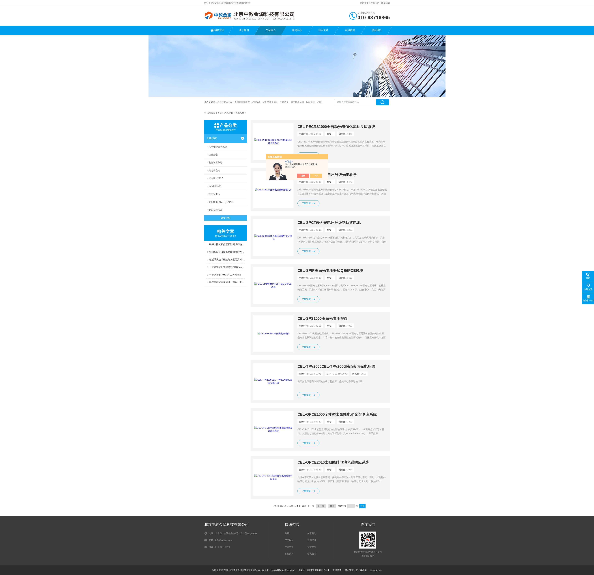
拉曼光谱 (213, 154)
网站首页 (219, 30)
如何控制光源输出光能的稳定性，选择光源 (227, 252)
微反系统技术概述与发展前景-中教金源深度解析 (227, 259)
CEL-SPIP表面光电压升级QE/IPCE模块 (330, 270)
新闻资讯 (311, 540)
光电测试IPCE (216, 178)
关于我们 (244, 30)
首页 (219, 113)
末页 (332, 506)
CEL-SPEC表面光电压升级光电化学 (327, 174)
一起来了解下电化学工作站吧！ (225, 274)
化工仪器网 (361, 570)
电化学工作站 (215, 162)
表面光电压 (214, 194)
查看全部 (225, 218)
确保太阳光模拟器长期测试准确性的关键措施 (227, 244)
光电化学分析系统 (218, 146)
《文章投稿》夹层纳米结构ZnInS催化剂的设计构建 (227, 267)
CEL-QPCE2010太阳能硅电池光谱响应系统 (333, 462)
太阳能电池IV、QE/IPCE (221, 202)
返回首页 (364, 3)
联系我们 (385, 3)
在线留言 (375, 3)
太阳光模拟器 (215, 210)
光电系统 (239, 113)
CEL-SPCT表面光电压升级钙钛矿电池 (329, 222)
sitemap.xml (376, 570)
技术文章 (323, 30)
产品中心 (270, 30)
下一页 (321, 506)
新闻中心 (297, 30)
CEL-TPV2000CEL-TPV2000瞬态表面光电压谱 (336, 366)
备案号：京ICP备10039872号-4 (313, 570)
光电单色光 (214, 170)
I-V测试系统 (215, 186)
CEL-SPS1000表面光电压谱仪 (322, 318)
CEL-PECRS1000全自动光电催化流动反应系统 (336, 127)
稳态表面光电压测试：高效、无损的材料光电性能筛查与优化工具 (227, 282)
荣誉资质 (311, 547)
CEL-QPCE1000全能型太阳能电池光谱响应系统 (337, 414)
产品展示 (289, 540)
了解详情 (306, 203)
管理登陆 (337, 570)
